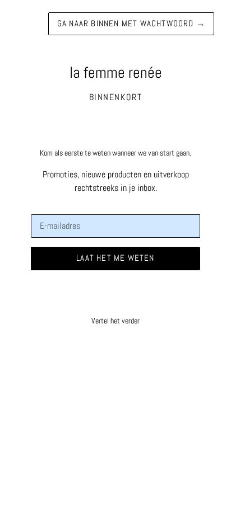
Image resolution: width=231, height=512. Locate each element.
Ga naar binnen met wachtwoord (131, 23)
